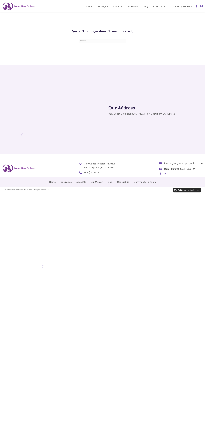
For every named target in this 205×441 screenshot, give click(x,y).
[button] (197, 6)
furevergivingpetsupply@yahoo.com (183, 163)
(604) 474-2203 (92, 172)
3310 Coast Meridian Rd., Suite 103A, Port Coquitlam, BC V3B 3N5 (141, 113)
